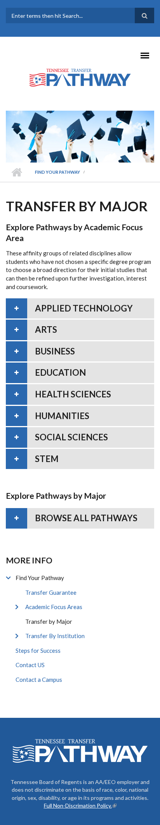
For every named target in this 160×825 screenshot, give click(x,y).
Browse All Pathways (86, 518)
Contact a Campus (39, 679)
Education (60, 372)
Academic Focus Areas (53, 606)
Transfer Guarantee (51, 592)
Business (55, 351)
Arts (46, 329)
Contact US (30, 664)
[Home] (80, 77)
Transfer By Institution (55, 635)
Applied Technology (84, 308)
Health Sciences (73, 394)
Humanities (62, 416)
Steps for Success (38, 650)
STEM (47, 459)
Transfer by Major (48, 621)
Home (16, 172)
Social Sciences (71, 437)
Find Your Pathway (57, 172)
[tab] (80, 308)
